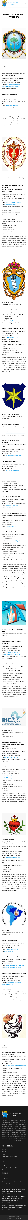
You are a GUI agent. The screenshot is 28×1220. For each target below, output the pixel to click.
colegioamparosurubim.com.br (12, 654)
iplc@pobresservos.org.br (12, 949)
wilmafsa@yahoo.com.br (12, 321)
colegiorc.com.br (8, 507)
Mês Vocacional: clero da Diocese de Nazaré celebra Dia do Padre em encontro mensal (13, 1183)
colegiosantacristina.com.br (11, 757)
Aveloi (18, 1216)
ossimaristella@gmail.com (12, 526)
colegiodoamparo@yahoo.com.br (14, 652)
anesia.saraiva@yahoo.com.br (13, 982)
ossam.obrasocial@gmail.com (13, 455)
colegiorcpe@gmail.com (12, 505)
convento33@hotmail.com (13, 84)
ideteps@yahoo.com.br (7, 984)
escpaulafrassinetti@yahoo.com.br (10, 86)
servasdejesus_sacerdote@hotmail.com (16, 1065)
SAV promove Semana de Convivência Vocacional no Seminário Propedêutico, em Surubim (14, 1206)
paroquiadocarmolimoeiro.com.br (12, 967)
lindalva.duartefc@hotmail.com (13, 202)
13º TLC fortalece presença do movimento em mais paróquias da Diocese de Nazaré (13, 1190)
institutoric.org (8, 778)
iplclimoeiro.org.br (8, 951)
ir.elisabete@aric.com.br (12, 775)
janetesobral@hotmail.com (12, 105)
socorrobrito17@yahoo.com (13, 470)
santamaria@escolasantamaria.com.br (15, 433)
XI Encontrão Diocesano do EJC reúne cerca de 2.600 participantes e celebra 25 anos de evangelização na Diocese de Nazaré (13, 1198)
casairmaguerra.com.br (10, 204)
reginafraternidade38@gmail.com (14, 541)
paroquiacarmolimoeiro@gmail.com (15, 965)
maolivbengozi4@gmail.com (13, 857)
